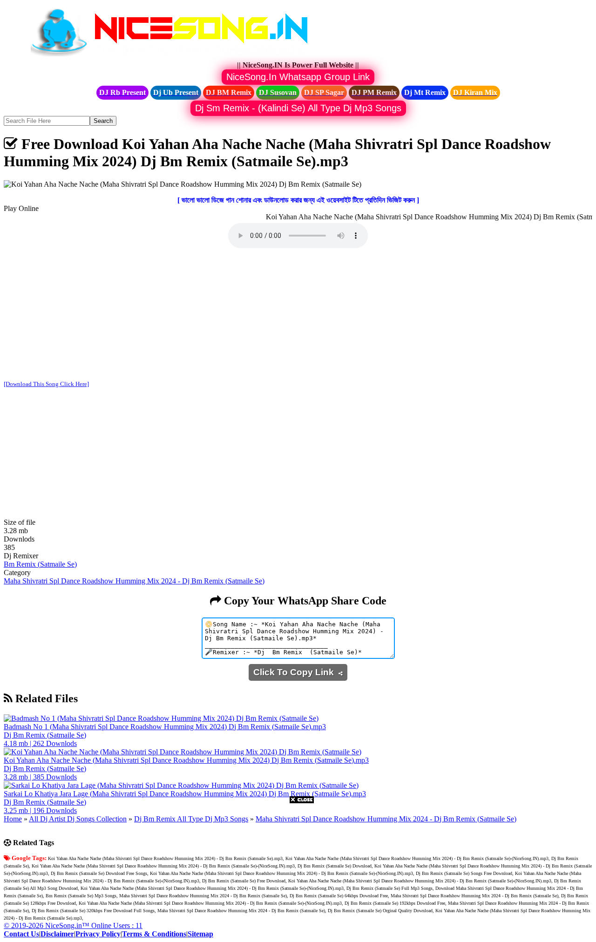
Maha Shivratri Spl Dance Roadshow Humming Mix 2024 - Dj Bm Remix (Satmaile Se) (134, 581)
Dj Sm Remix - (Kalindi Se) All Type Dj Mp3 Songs (298, 108)
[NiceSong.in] (176, 57)
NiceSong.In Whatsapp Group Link (298, 77)
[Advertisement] (298, 315)
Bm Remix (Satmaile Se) (40, 564)
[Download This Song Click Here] (46, 383)
